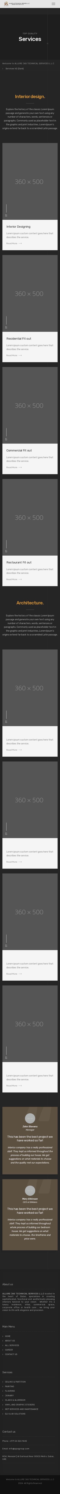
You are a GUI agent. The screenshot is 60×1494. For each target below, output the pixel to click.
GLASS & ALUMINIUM (15, 1400)
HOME (8, 1336)
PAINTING (9, 1386)
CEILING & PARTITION (15, 1382)
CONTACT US (11, 1354)
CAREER (9, 1350)
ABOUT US (10, 1341)
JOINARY (9, 1395)
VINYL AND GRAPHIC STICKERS (20, 1405)
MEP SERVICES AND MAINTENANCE (21, 1409)
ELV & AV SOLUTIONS (15, 1414)
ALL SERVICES (12, 1345)
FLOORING (10, 1391)
